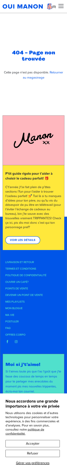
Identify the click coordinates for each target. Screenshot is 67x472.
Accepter (33, 444)
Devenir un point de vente (24, 295)
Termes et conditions (20, 268)
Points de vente (16, 288)
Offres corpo (15, 335)
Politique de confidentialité (25, 275)
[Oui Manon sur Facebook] (7, 341)
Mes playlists (15, 301)
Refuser (32, 453)
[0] (49, 6)
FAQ (7, 328)
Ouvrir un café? (17, 282)
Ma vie (9, 315)
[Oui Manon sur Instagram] (16, 341)
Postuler (12, 321)
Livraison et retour (19, 262)
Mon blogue (14, 308)
